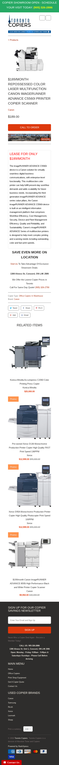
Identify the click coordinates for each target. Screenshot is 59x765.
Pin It (40, 308)
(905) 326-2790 (42, 287)
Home (10, 669)
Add (14, 315)
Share (27, 308)
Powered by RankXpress (18, 746)
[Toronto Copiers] (19, 22)
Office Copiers (14, 673)
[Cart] (48, 17)
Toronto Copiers (21, 738)
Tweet (15, 308)
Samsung (12, 703)
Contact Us (12, 686)
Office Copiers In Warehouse (31, 296)
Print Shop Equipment (17, 678)
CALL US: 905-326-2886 (29, 646)
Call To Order (29, 127)
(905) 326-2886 (43, 7)
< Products (13, 40)
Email (26, 315)
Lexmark (11, 715)
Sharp (10, 720)
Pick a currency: (15, 729)
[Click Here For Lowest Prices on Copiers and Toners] (29, 32)
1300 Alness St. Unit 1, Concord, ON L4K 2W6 (29, 649)
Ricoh (10, 707)
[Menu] (42, 17)
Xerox (10, 711)
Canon (11, 110)
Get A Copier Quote (16, 682)
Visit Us (14, 264)
